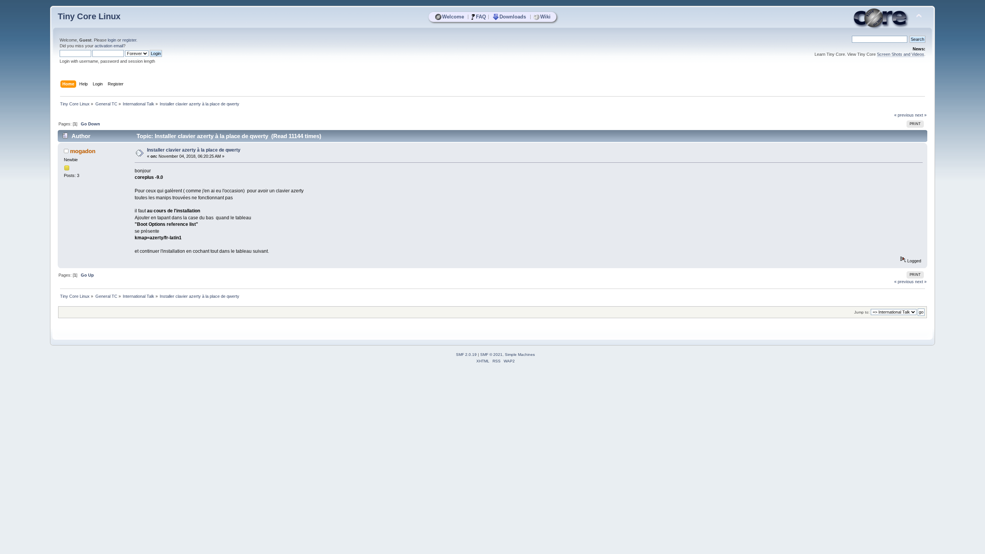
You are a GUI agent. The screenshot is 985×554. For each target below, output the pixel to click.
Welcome (453, 17)
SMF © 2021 (491, 354)
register (129, 40)
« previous (904, 115)
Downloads (512, 17)
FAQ (481, 17)
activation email (109, 45)
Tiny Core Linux (89, 16)
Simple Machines (520, 354)
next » (921, 115)
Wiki (545, 17)
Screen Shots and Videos (900, 54)
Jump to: (862, 312)
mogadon (82, 151)
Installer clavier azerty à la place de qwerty (193, 150)
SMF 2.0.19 (466, 354)
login (112, 40)
